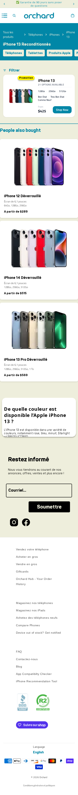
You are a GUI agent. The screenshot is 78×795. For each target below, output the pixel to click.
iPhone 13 (70, 34)
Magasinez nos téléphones (34, 603)
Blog (19, 666)
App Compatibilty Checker (34, 673)
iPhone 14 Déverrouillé (22, 277)
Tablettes (35, 53)
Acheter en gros (27, 556)
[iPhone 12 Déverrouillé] (39, 165)
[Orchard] (39, 16)
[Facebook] (26, 522)
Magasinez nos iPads (30, 610)
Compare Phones (28, 625)
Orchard (43, 777)
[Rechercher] (14, 15)
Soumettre (49, 507)
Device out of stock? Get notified (38, 632)
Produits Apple (59, 53)
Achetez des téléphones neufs (37, 618)
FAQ (19, 651)
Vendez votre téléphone (32, 549)
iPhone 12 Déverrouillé (22, 196)
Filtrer (14, 70)
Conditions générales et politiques (39, 785)
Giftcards (22, 571)
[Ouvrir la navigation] (4, 16)
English (38, 752)
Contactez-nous (27, 659)
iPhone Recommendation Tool (36, 681)
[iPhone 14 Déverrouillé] (39, 247)
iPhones (54, 34)
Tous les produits (8, 34)
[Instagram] (14, 522)
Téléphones (35, 34)
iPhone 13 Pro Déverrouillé (25, 359)
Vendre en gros (26, 564)
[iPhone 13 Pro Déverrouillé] (39, 328)
